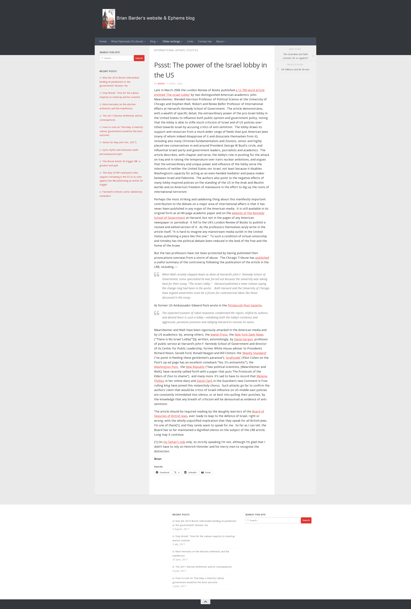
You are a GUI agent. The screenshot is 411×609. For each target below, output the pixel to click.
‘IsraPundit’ (233, 358)
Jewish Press (218, 334)
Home (103, 41)
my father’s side (174, 442)
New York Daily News (249, 334)
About (219, 41)
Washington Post (166, 367)
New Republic (195, 367)
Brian (161, 83)
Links (190, 41)
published (262, 258)
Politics (192, 50)
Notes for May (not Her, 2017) (119, 142)
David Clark (204, 381)
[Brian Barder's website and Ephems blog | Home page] (149, 18)
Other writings (171, 41)
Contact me (205, 41)
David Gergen (243, 339)
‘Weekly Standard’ (254, 353)
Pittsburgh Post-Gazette (245, 305)
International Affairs (169, 50)
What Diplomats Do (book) (127, 41)
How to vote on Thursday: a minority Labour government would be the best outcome (121, 131)
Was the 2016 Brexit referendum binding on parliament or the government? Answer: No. (119, 81)
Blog (153, 41)
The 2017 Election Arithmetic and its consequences (203, 566)
